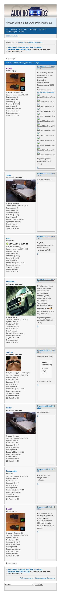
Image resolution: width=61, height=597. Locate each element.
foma (8, 238)
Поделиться (41, 66)
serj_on (9, 352)
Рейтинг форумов (26, 578)
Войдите (21, 42)
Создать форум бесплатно (45, 578)
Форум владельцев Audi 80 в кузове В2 (25, 47)
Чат (7, 30)
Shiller (9, 175)
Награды (33, 30)
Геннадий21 (11, 471)
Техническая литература (19, 49)
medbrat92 (10, 282)
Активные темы (12, 36)
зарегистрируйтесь (35, 42)
